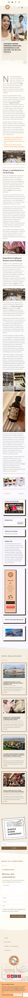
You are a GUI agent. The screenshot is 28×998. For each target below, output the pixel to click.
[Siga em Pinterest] (19, 2)
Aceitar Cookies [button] (18, 994)
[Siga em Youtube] (12, 2)
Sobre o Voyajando (11, 946)
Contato (8, 950)
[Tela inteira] (21, 512)
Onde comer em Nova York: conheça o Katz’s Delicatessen (13, 791)
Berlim (16, 720)
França (12, 85)
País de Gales (5, 757)
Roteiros (22, 722)
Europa (4, 685)
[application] (14, 508)
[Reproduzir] (6, 512)
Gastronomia (12, 794)
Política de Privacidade (7, 994)
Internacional (13, 685)
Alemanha (5, 720)
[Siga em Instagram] (8, 2)
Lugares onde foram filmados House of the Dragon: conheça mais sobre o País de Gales (13, 755)
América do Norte (12, 793)
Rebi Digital (19, 980)
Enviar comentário (18, 916)
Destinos (20, 720)
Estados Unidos (6, 794)
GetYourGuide (14, 533)
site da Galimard (12, 471)
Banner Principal (11, 720)
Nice (4, 134)
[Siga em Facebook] (15, 2)
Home (6, 938)
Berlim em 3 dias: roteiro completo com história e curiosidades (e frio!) (11, 718)
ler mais (5, 692)
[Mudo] (19, 512)
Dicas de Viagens (6, 722)
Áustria (8, 685)
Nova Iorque (5, 793)
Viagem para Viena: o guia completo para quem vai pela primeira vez (13, 683)
